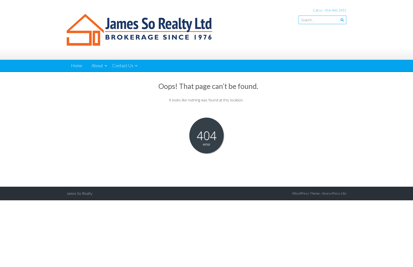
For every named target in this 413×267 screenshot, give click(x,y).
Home (76, 65)
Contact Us (122, 65)
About (97, 65)
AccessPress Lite (334, 193)
